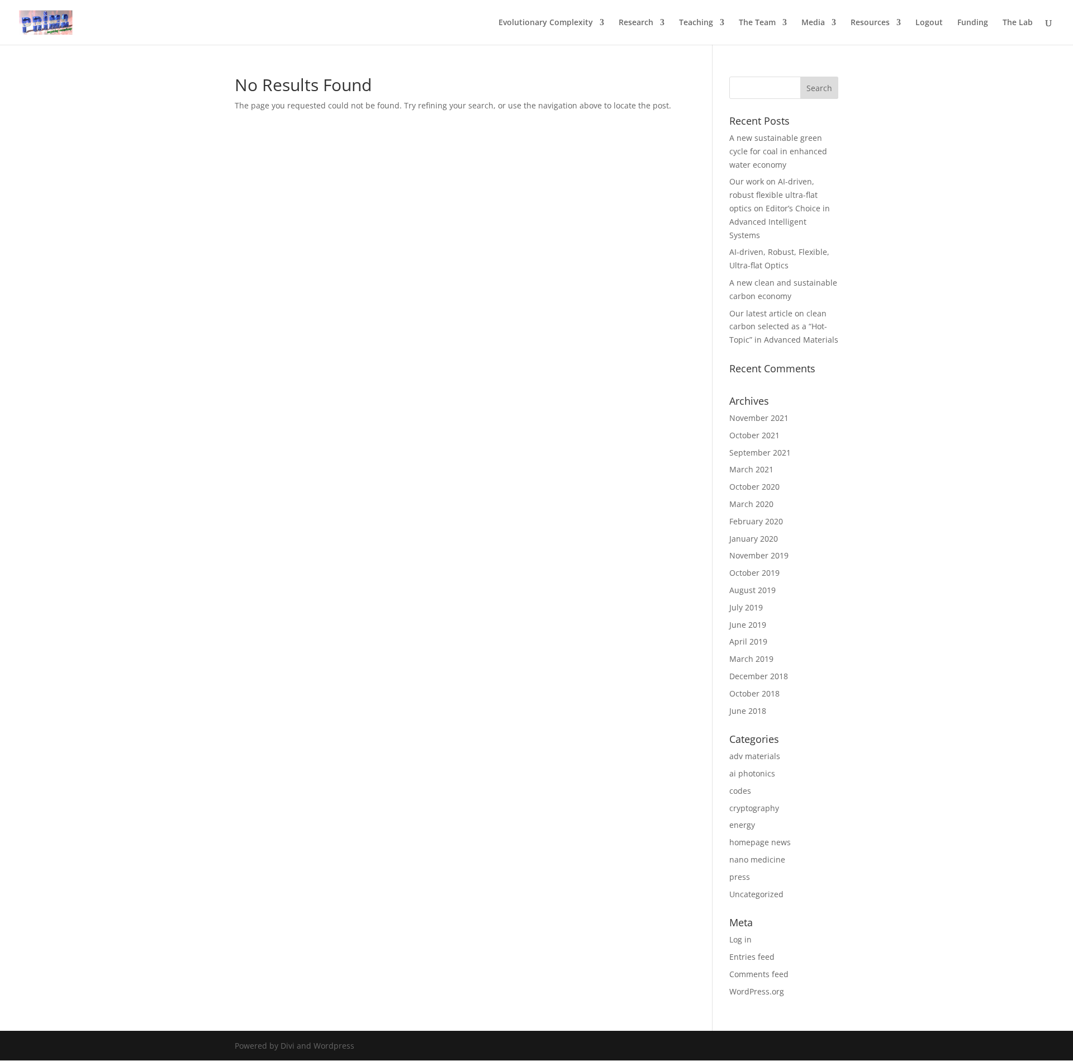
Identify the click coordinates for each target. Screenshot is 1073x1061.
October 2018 (754, 693)
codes (740, 790)
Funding (972, 22)
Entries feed (752, 956)
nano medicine (757, 859)
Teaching (696, 22)
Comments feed (759, 974)
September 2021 (760, 452)
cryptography (754, 808)
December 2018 (758, 676)
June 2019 (747, 624)
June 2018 (747, 710)
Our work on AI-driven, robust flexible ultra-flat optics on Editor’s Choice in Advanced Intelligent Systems (779, 208)
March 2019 (751, 658)
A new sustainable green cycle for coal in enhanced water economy (778, 151)
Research (636, 22)
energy (742, 825)
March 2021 (751, 469)
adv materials (754, 756)
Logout (929, 22)
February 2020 (756, 521)
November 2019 (759, 555)
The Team (757, 22)
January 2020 (753, 538)
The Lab (1018, 22)
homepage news (760, 842)
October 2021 (754, 435)
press (739, 876)
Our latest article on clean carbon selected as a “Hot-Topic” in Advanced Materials (783, 326)
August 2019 (752, 590)
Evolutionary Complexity (545, 22)
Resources (870, 22)
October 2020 (754, 486)
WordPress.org (756, 991)
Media (813, 22)
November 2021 (759, 418)
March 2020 (751, 504)
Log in (740, 939)
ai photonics (752, 773)
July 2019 (746, 607)
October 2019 (754, 572)
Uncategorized (756, 894)
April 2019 (748, 641)
